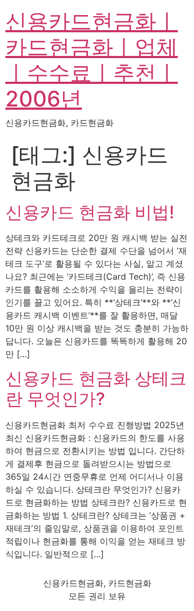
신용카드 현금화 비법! (89, 212)
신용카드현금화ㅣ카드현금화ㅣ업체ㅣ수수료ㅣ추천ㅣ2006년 (91, 60)
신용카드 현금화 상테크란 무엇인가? (95, 388)
